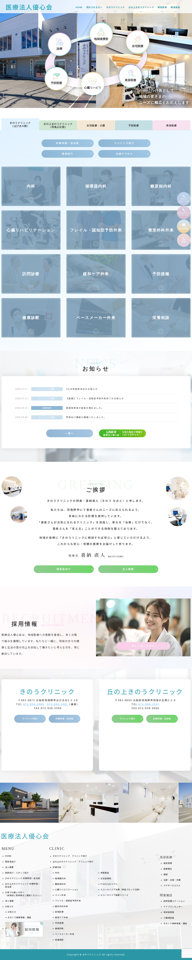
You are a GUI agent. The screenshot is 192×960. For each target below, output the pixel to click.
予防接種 (59, 922)
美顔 (166, 874)
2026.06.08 (21, 417)
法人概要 (9, 867)
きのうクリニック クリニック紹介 (70, 855)
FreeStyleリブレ (109, 884)
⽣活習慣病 (105, 878)
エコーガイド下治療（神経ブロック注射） (120, 889)
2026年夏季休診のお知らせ (82, 389)
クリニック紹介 (30, 718)
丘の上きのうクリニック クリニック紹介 (73, 861)
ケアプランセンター (173, 906)
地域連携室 (169, 912)
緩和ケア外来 (61, 917)
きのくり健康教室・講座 (19, 917)
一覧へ (69, 433)
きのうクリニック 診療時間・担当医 (22, 878)
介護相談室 (169, 917)
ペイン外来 (60, 895)
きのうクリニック (47, 691)
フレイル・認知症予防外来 (68, 900)
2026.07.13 (21, 398)
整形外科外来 (61, 906)
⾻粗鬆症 (104, 872)
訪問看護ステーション (174, 901)
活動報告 (47, 407)
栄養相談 (59, 939)
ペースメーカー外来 (64, 934)
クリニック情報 (47, 388)
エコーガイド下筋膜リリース (114, 895)
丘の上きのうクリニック (145, 691)
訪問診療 (59, 911)
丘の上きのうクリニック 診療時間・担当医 (22, 885)
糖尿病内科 (60, 884)
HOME (79, 7)
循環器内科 (60, 878)
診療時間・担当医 (65, 718)
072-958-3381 (57, 704)
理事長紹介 (10, 861)
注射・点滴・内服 (172, 879)
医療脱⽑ (168, 868)
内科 (57, 872)
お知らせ (12, 911)
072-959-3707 (148, 704)
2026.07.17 (21, 389)
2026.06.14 (21, 408)
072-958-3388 (33, 704)
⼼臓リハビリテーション (67, 889)
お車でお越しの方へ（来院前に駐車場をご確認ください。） (24, 894)
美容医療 (168, 863)
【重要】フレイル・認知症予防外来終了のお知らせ (95, 398)
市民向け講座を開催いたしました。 (86, 417)
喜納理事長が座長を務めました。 (85, 408)
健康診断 (59, 928)
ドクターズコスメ (172, 885)
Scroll (3, 96)
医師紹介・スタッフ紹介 (17, 872)
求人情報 (9, 900)
